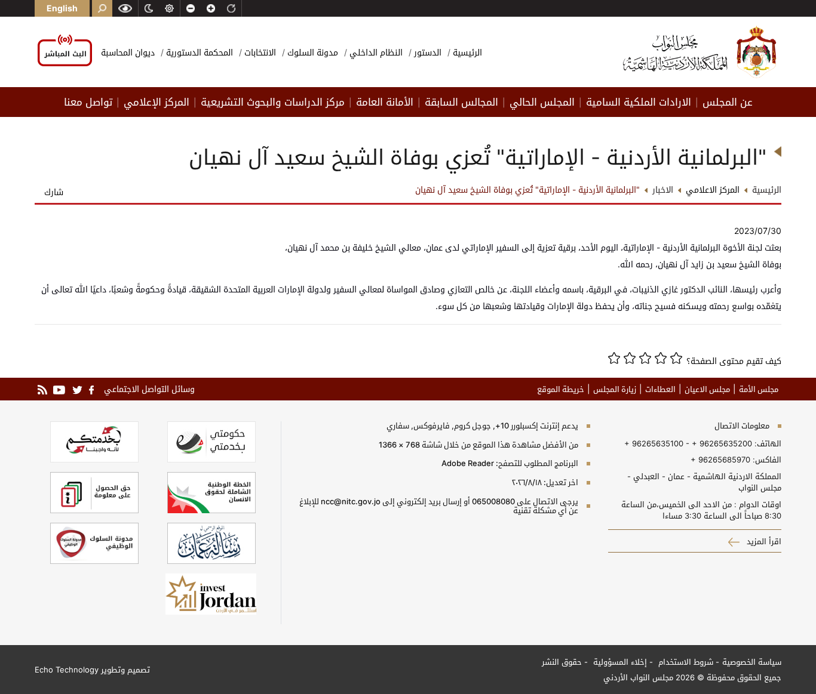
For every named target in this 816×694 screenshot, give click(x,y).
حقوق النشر (562, 662)
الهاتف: (766, 443)
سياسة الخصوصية (751, 662)
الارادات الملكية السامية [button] (638, 102)
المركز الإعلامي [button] (156, 102)
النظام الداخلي (375, 52)
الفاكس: (767, 459)
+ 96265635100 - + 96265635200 (688, 443)
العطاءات (660, 389)
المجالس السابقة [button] (461, 102)
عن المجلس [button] (728, 102)
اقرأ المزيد (762, 541)
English (62, 8)
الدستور (426, 52)
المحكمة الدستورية (198, 52)
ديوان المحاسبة (128, 52)
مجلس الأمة (758, 389)
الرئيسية (466, 52)
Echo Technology (67, 669)
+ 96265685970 (720, 459)
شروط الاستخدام (684, 662)
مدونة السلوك (311, 52)
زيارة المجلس (614, 389)
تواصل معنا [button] (88, 102)
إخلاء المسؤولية (619, 662)
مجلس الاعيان (707, 389)
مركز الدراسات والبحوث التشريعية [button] (273, 102)
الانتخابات (259, 52)
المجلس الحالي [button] (542, 102)
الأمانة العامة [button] (384, 102)
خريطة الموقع (560, 389)
